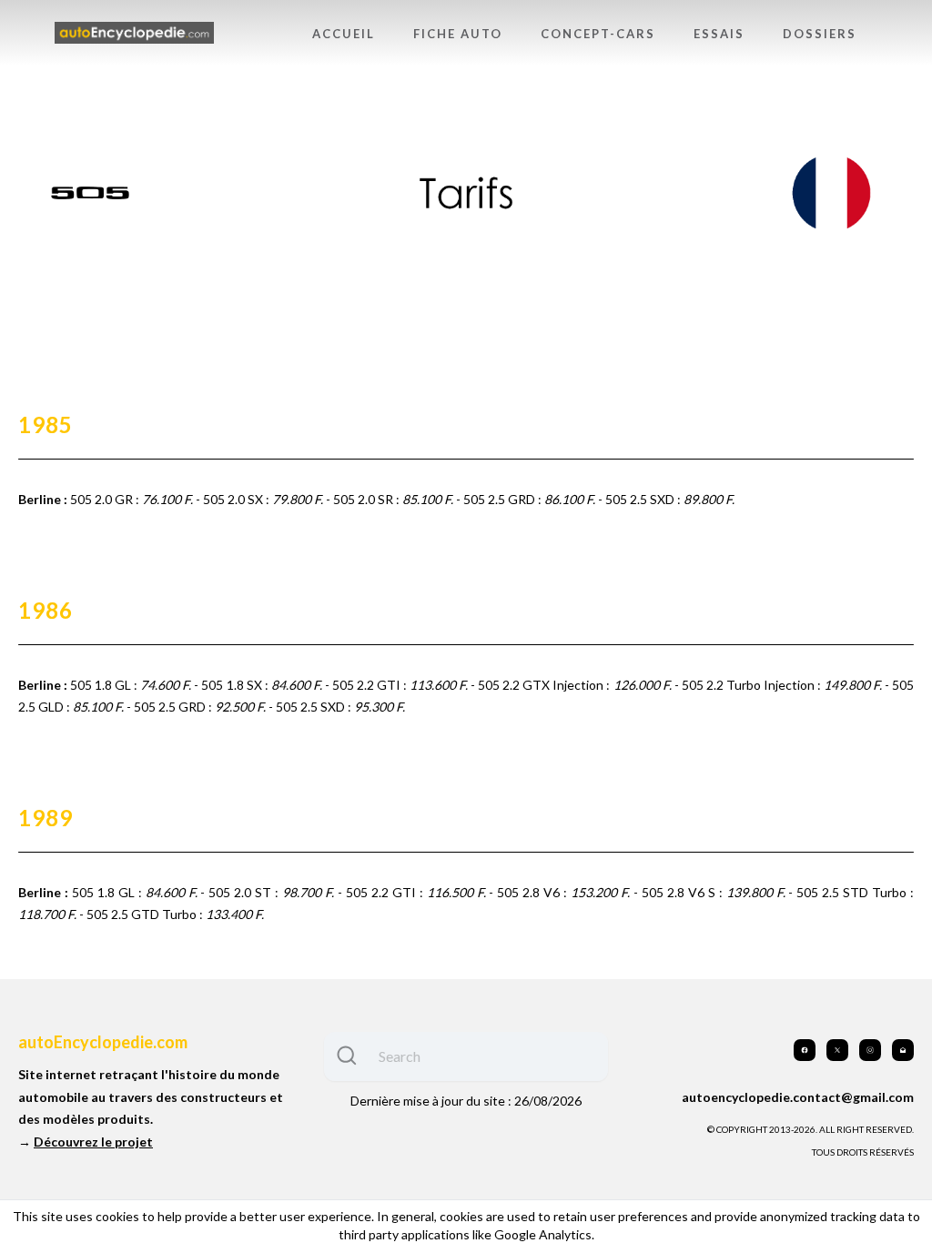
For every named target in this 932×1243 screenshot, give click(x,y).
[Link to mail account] (903, 1050)
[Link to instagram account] (870, 1050)
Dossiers (819, 33)
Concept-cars (598, 33)
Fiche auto (457, 33)
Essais (719, 33)
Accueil (343, 33)
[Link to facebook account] (805, 1050)
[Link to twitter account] (837, 1050)
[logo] (134, 33)
